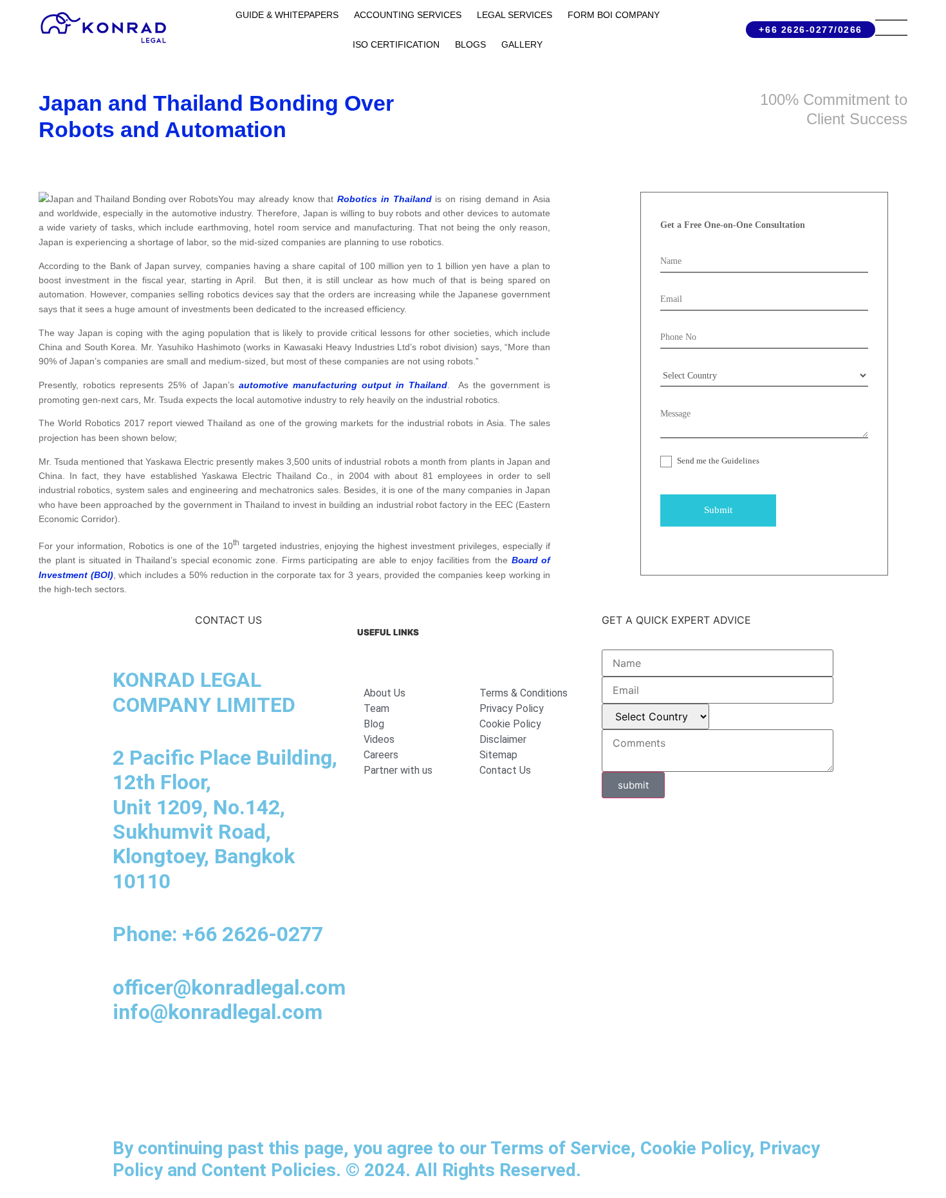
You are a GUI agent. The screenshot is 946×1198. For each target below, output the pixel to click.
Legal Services (514, 15)
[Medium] (199, 1063)
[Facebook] (164, 1063)
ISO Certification (396, 44)
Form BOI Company (614, 15)
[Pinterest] (306, 1063)
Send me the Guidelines (717, 460)
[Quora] (129, 1099)
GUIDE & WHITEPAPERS (287, 15)
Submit (718, 510)
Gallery (522, 44)
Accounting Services (407, 15)
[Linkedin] (129, 1063)
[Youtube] (235, 1063)
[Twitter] (270, 1063)
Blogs (470, 44)
